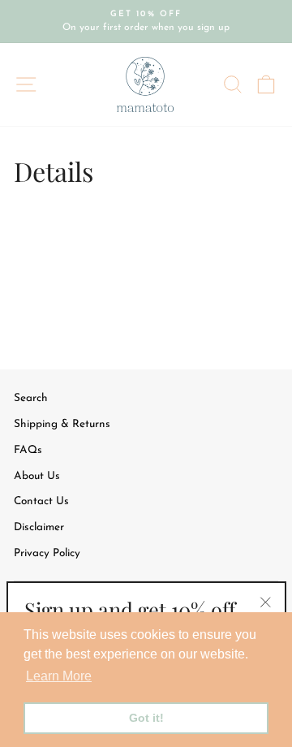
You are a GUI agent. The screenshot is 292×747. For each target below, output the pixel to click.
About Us (37, 476)
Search (31, 398)
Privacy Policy (47, 553)
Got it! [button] (146, 717)
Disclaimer (39, 527)
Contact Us (41, 501)
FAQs (28, 450)
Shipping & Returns (62, 424)
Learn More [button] (59, 676)
